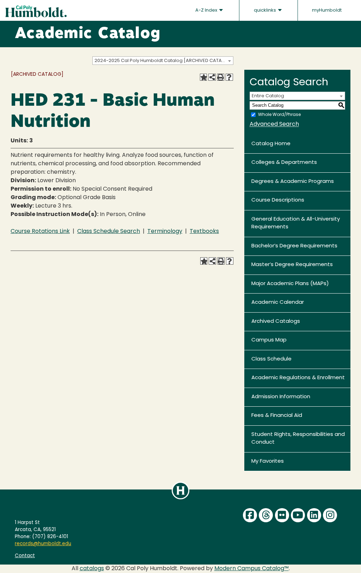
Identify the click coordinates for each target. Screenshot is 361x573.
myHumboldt (327, 10)
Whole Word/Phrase (279, 114)
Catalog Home (270, 144)
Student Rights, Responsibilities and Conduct (298, 438)
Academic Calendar (277, 302)
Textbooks (204, 231)
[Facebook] (250, 515)
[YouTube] (298, 515)
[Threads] (266, 515)
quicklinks (265, 10)
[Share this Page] (211, 77)
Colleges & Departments (284, 162)
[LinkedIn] (314, 515)
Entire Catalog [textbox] (268, 96)
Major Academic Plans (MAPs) (290, 283)
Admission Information (280, 397)
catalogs (92, 569)
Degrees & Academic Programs (292, 181)
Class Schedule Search (108, 231)
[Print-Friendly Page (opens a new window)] (220, 77)
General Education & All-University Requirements (295, 223)
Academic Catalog (87, 34)
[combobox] (162, 60)
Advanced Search (274, 124)
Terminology (164, 231)
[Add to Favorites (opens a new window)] (203, 77)
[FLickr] (282, 515)
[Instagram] (330, 515)
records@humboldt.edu (43, 544)
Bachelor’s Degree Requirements (294, 246)
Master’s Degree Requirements (292, 264)
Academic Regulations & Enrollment (298, 378)
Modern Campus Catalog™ (251, 569)
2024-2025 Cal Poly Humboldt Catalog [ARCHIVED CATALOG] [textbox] (163, 60)
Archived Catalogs (275, 321)
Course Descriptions (277, 200)
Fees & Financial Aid (276, 415)
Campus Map (269, 340)
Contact (25, 556)
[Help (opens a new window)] (229, 77)
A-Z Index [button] (206, 10)
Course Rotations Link (40, 231)
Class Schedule (271, 359)
